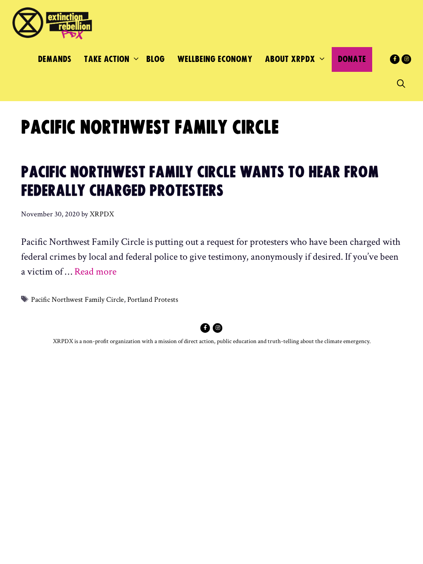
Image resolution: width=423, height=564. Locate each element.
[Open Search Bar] (401, 84)
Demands (54, 59)
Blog (155, 59)
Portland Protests (152, 299)
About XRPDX (290, 59)
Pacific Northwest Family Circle (77, 299)
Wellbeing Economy (214, 59)
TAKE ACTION (106, 59)
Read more (95, 271)
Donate (352, 59)
